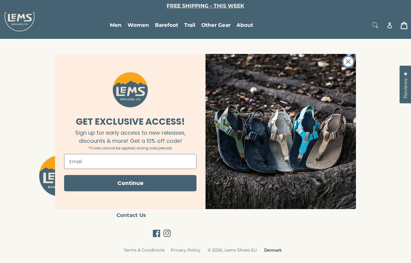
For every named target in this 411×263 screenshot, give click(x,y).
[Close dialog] (348, 61)
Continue (130, 183)
